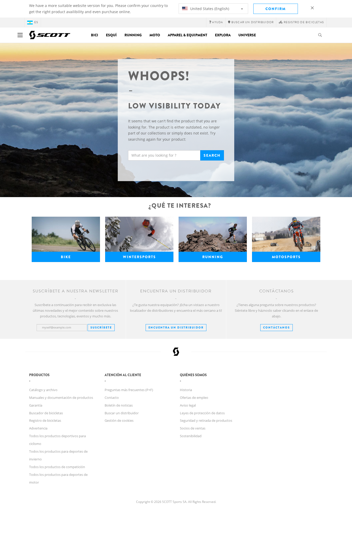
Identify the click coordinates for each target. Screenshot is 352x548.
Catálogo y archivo (43, 389)
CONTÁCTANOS (276, 327)
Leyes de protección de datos (202, 413)
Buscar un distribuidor (122, 413)
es (36, 22)
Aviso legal (188, 405)
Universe (247, 35)
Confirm (275, 8)
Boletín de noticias (119, 405)
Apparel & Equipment (187, 35)
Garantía (35, 405)
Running (133, 35)
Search (212, 155)
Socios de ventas (192, 428)
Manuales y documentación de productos (61, 397)
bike (66, 256)
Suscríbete (101, 327)
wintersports (139, 256)
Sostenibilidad (191, 436)
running (212, 256)
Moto (154, 35)
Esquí (111, 35)
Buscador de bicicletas (46, 413)
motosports (286, 256)
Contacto (112, 397)
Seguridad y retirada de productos (206, 420)
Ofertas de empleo (194, 397)
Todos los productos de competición (57, 467)
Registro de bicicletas (45, 420)
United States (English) (209, 8)
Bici (94, 35)
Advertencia (38, 428)
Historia (186, 389)
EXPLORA (223, 35)
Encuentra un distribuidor (176, 327)
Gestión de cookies (119, 420)
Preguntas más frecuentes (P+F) (129, 389)
